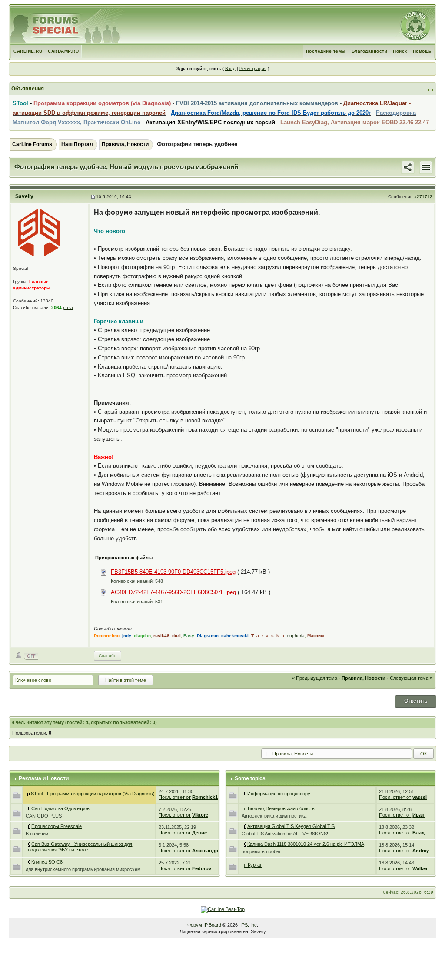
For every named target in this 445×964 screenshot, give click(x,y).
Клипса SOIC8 (47, 861)
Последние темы (326, 51)
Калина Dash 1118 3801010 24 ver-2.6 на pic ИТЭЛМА (305, 844)
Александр (205, 850)
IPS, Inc (248, 924)
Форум (194, 924)
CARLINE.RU (27, 51)
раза (68, 307)
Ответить (415, 701)
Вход (230, 68)
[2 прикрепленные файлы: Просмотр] (245, 844)
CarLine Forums (32, 144)
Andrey (420, 850)
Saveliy (24, 196)
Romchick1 (205, 797)
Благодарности (370, 51)
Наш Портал (77, 144)
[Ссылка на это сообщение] (408, 167)
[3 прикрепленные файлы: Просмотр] (29, 826)
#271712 (423, 196)
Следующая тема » (411, 678)
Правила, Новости (125, 144)
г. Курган (253, 865)
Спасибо (107, 655)
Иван (418, 815)
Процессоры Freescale (56, 826)
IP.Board (212, 924)
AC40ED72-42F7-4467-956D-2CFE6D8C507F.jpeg (173, 592)
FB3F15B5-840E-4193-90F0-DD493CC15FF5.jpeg (173, 571)
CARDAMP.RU (63, 51)
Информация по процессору (278, 793)
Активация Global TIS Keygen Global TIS (291, 826)
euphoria (296, 635)
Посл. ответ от (175, 797)
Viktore (200, 815)
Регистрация (252, 68)
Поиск (400, 51)
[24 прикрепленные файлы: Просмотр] (245, 826)
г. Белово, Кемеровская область (279, 808)
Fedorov (201, 868)
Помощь (422, 51)
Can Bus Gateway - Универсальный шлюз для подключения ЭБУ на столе (80, 846)
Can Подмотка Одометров (60, 808)
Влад (418, 832)
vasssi (419, 797)
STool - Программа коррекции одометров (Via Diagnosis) (93, 793)
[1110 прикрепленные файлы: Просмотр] (29, 793)
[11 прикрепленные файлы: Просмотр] (29, 844)
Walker (420, 868)
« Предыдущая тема (314, 678)
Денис (199, 832)
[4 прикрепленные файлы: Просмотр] (29, 808)
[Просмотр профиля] (39, 232)
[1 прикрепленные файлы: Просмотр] (29, 861)
